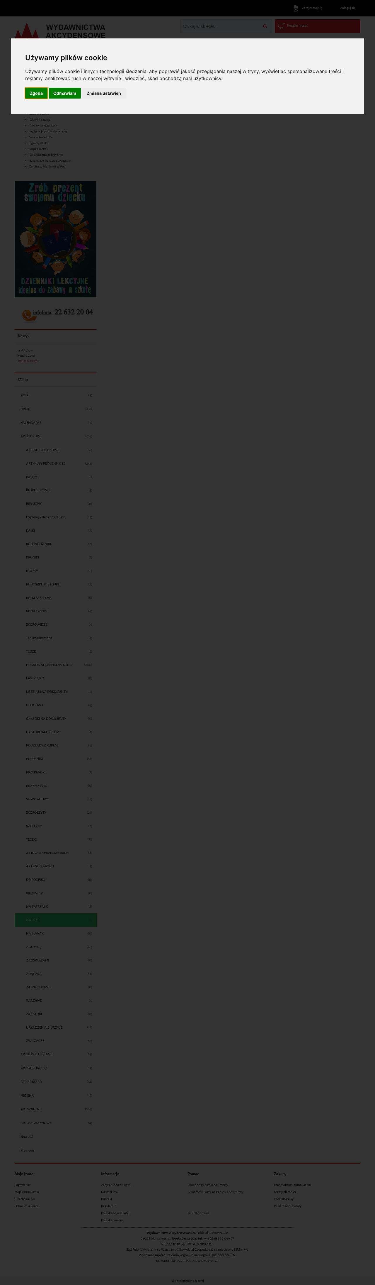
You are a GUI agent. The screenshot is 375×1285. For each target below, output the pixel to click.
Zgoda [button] (36, 93)
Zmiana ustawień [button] (104, 93)
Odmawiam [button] (64, 93)
